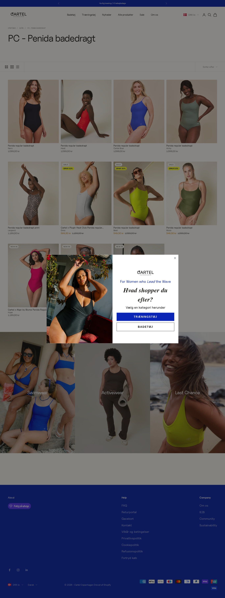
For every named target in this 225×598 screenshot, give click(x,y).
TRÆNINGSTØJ (145, 311)
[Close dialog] (175, 258)
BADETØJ (145, 322)
